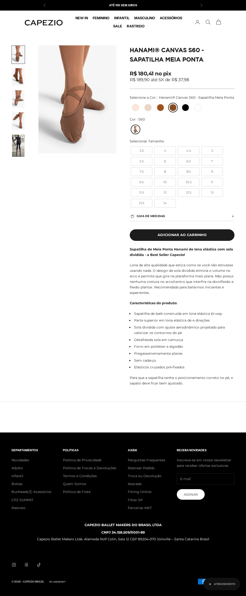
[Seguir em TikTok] (39, 564)
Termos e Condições (80, 476)
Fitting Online (139, 492)
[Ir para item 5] (18, 145)
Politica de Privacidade (82, 460)
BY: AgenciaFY (57, 581)
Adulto (17, 468)
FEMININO (101, 18)
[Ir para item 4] (18, 121)
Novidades (20, 460)
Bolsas (17, 484)
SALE (117, 26)
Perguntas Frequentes (146, 460)
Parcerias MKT (140, 508)
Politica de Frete (77, 492)
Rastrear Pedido (141, 468)
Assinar (191, 494)
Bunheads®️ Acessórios (31, 492)
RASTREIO (135, 26)
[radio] (135, 107)
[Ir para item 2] (18, 77)
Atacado (135, 484)
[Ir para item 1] (18, 54)
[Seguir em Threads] (26, 564)
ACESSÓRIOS (171, 18)
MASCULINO (144, 18)
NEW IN (81, 18)
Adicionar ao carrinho (182, 235)
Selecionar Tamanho (147, 141)
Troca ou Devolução (144, 476)
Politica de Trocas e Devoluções (89, 468)
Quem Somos (74, 484)
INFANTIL (121, 18)
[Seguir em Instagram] (14, 564)
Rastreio (18, 508)
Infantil (17, 476)
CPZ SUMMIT (22, 500)
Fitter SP (135, 500)
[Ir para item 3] (18, 99)
